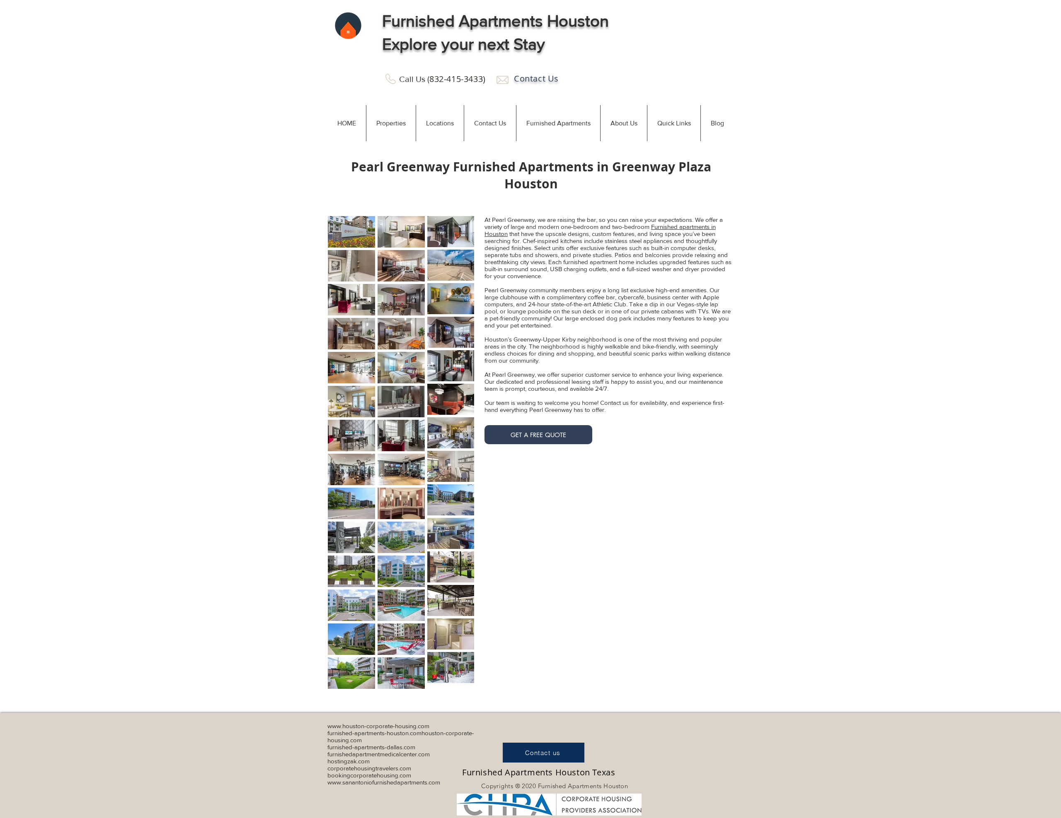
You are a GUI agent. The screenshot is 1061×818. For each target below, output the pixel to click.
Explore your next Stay (463, 44)
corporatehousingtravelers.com (369, 768)
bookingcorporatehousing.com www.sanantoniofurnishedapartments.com (383, 779)
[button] (391, 123)
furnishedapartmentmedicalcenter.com (378, 754)
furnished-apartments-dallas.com (371, 747)
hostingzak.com (348, 761)
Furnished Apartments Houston (495, 21)
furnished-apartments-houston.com (374, 732)
